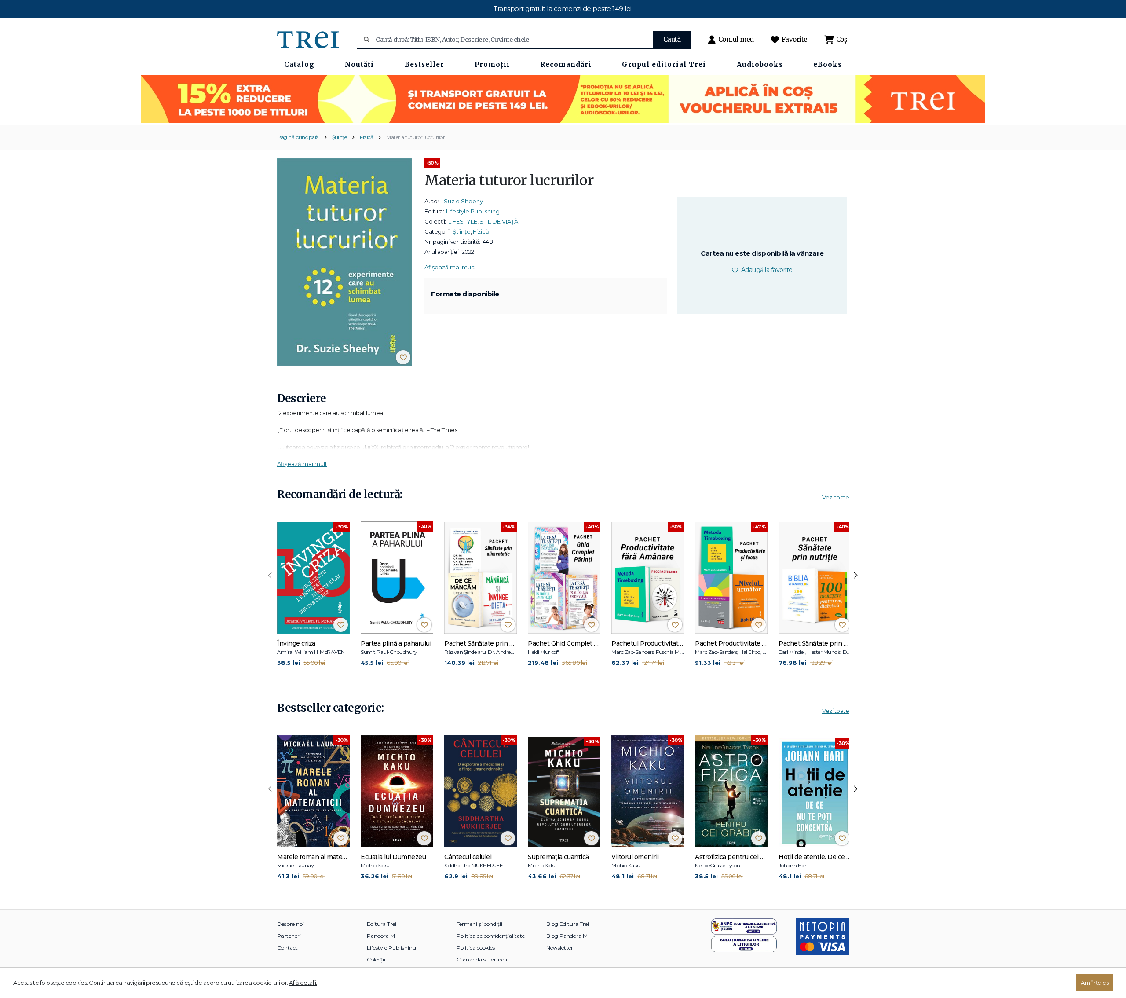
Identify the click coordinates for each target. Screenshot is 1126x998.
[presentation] (270, 576)
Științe (339, 137)
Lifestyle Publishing (473, 211)
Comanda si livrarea (482, 959)
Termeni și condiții (479, 924)
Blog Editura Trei (567, 924)
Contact (287, 947)
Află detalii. (303, 982)
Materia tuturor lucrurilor (415, 137)
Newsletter (559, 947)
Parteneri (289, 935)
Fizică (366, 137)
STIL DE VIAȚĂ (498, 221)
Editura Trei (381, 924)
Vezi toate (835, 497)
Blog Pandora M (567, 935)
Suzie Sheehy (463, 201)
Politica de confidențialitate (491, 935)
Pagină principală (298, 137)
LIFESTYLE (462, 221)
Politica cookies (476, 947)
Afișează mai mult (449, 267)
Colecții (376, 959)
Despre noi (290, 924)
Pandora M (381, 935)
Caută (672, 39)
